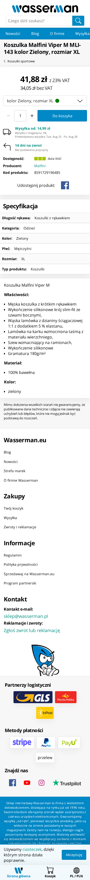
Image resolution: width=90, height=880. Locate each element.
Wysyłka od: (32, 128)
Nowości (13, 33)
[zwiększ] (32, 115)
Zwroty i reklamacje (20, 527)
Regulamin (13, 554)
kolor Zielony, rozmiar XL (30, 100)
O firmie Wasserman (21, 480)
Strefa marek (14, 470)
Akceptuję (74, 854)
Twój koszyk (13, 508)
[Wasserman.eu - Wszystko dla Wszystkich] (45, 9)
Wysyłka (10, 517)
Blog (35, 33)
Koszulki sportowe (21, 61)
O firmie (57, 33)
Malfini (40, 165)
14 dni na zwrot (28, 145)
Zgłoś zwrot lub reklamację (32, 630)
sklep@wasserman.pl (26, 615)
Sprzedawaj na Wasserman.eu (29, 573)
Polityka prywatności (21, 564)
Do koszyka (62, 115)
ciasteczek (32, 849)
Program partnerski (20, 583)
